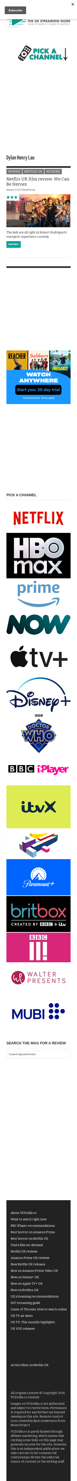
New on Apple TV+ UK (27, 1284)
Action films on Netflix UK (30, 1365)
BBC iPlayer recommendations (33, 1226)
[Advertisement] (38, 111)
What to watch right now (28, 1219)
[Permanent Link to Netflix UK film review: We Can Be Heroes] (38, 210)
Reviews (53, 171)
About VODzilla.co (24, 1213)
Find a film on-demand (27, 1245)
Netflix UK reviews (24, 1251)
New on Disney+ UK (25, 1277)
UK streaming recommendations (35, 1296)
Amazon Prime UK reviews (30, 1258)
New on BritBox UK (24, 1290)
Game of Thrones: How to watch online (39, 1309)
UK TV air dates (22, 1316)
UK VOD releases (23, 1329)
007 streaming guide (25, 1303)
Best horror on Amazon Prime (33, 1232)
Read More (14, 244)
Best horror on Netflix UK (29, 1238)
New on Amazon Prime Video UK (34, 1271)
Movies (14, 171)
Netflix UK (33, 171)
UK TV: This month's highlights (33, 1322)
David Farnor (29, 190)
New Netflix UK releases (28, 1264)
